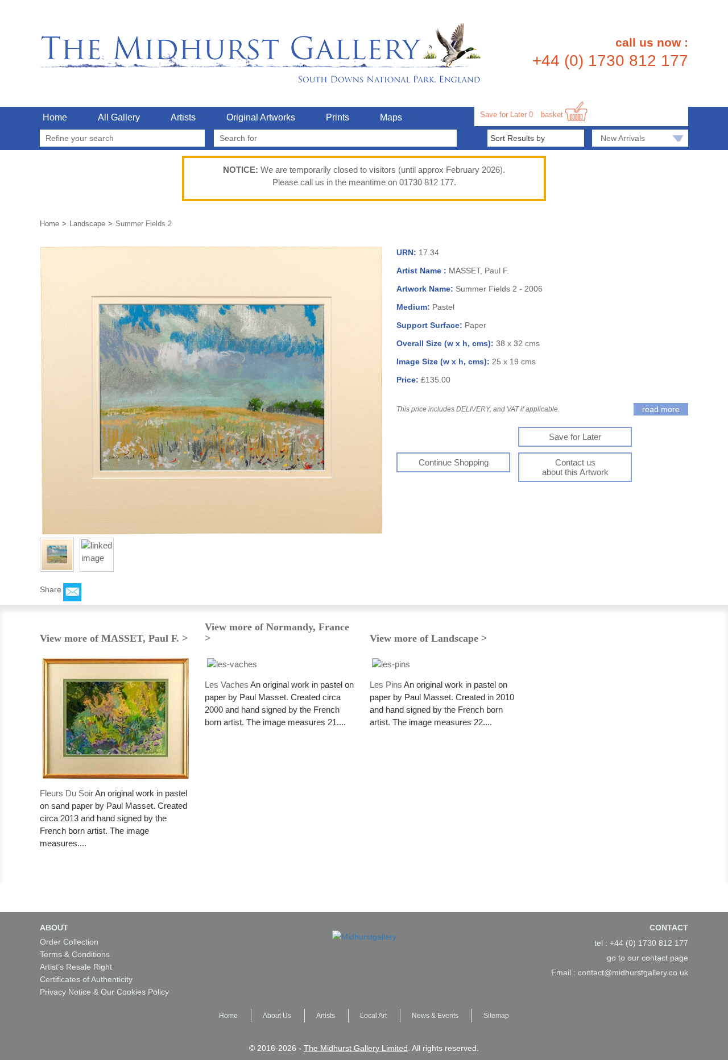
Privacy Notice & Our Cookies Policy (104, 991)
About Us (278, 1016)
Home (55, 117)
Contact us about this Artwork (575, 467)
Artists (183, 117)
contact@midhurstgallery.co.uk (633, 972)
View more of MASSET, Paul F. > (114, 638)
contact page (665, 957)
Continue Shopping (454, 462)
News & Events (436, 1016)
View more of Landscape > (428, 638)
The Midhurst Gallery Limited (356, 1048)
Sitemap (496, 1016)
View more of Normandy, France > (277, 632)
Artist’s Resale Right (76, 966)
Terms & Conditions (75, 954)
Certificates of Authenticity (86, 979)
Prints (337, 117)
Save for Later (506, 114)
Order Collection (69, 941)
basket (553, 114)
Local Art (374, 1016)
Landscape (87, 223)
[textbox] (335, 138)
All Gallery (119, 117)
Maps (391, 117)
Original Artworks (260, 117)
